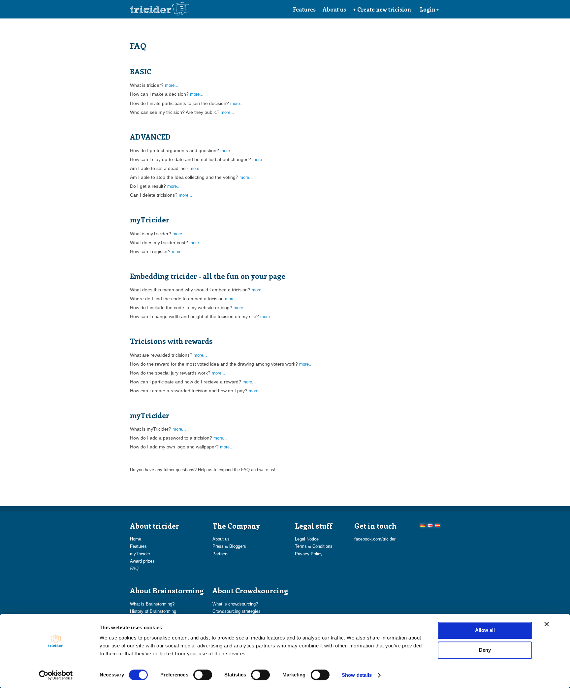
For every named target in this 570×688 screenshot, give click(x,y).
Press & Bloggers (229, 546)
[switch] (202, 675)
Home (135, 539)
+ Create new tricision (382, 9)
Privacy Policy (309, 553)
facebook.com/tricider (375, 539)
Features (304, 9)
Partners (220, 553)
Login (427, 9)
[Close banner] (546, 624)
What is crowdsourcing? (235, 604)
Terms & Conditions (313, 546)
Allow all (485, 630)
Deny (485, 650)
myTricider (140, 553)
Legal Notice (307, 539)
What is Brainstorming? (152, 604)
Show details (357, 675)
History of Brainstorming (153, 611)
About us (334, 9)
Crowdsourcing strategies (236, 611)
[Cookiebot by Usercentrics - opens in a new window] (56, 675)
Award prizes (142, 561)
